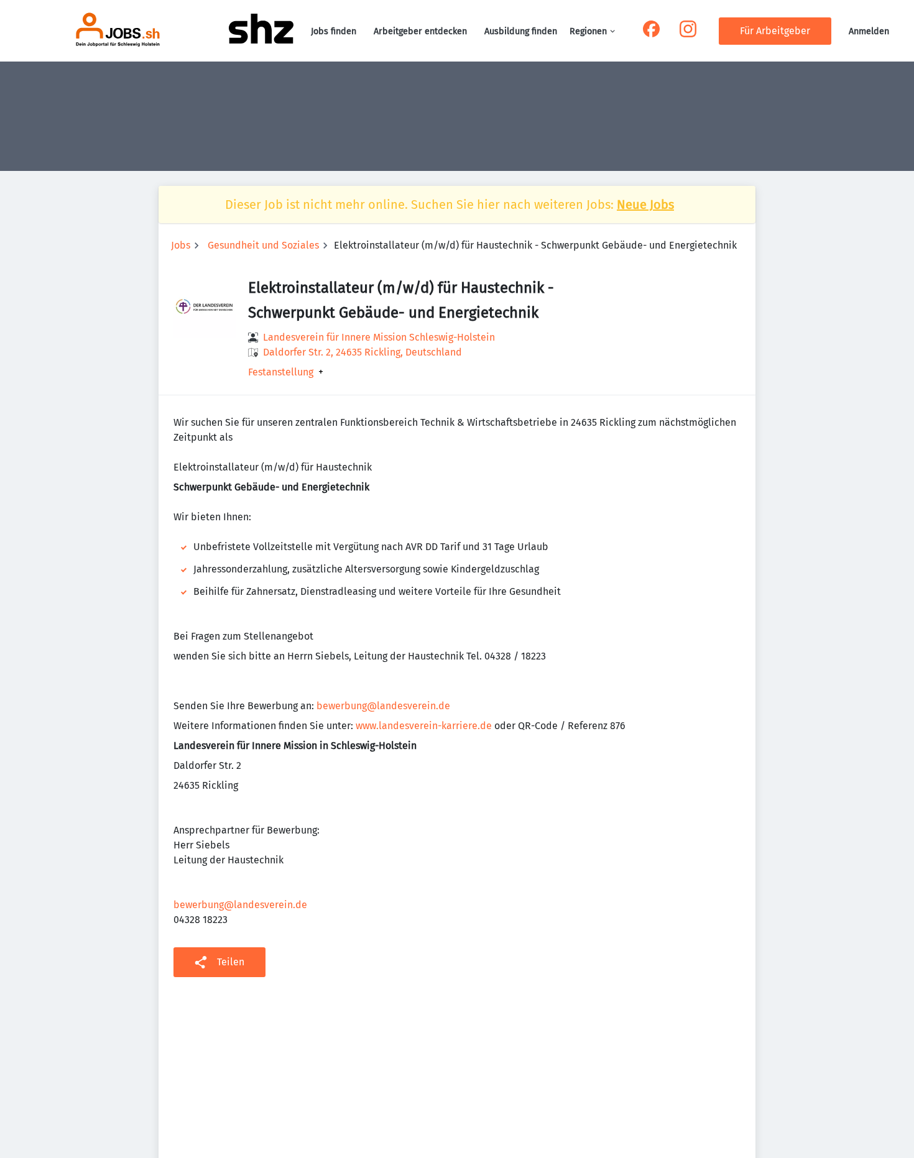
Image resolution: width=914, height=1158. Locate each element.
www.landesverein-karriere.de (424, 726)
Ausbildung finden (520, 31)
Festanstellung (280, 372)
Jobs (180, 245)
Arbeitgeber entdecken (420, 31)
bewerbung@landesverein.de (383, 706)
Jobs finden (333, 31)
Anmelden (869, 31)
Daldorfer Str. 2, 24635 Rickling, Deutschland (362, 352)
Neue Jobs (645, 204)
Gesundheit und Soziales (263, 245)
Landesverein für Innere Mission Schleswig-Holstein (379, 337)
